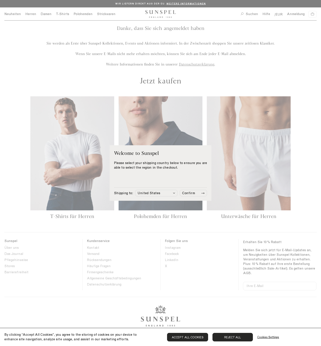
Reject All (232, 337)
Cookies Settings (268, 337)
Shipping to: (123, 193)
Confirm (188, 193)
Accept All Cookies (188, 337)
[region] (160, 337)
